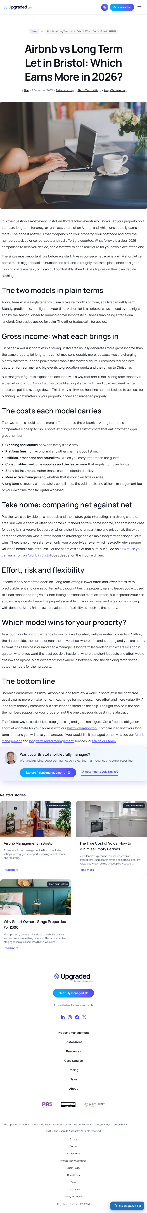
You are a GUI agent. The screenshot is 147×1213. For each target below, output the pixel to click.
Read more (36, 869)
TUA (26, 90)
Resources (73, 1051)
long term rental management (51, 741)
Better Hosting (65, 90)
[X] (84, 1017)
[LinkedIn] (63, 1017)
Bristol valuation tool (82, 728)
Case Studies (73, 1061)
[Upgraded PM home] (18, 7)
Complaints (73, 1153)
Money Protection (73, 1196)
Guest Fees (73, 1175)
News (34, 31)
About (73, 1089)
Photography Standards (73, 1160)
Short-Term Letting (89, 90)
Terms (73, 1146)
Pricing (73, 1070)
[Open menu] (139, 7)
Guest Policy (73, 1167)
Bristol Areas (73, 1042)
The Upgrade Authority (67, 1131)
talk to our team (104, 741)
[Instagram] (70, 1017)
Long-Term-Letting (115, 90)
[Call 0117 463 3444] (104, 7)
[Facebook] (77, 1017)
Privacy (73, 1139)
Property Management (73, 1033)
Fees (73, 1182)
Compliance (73, 1189)
